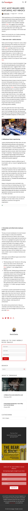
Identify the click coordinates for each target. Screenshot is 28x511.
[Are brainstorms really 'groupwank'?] (14, 435)
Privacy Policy (12, 503)
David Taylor (6, 13)
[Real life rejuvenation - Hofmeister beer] (14, 452)
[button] (25, 2)
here (7, 24)
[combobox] (14, 418)
